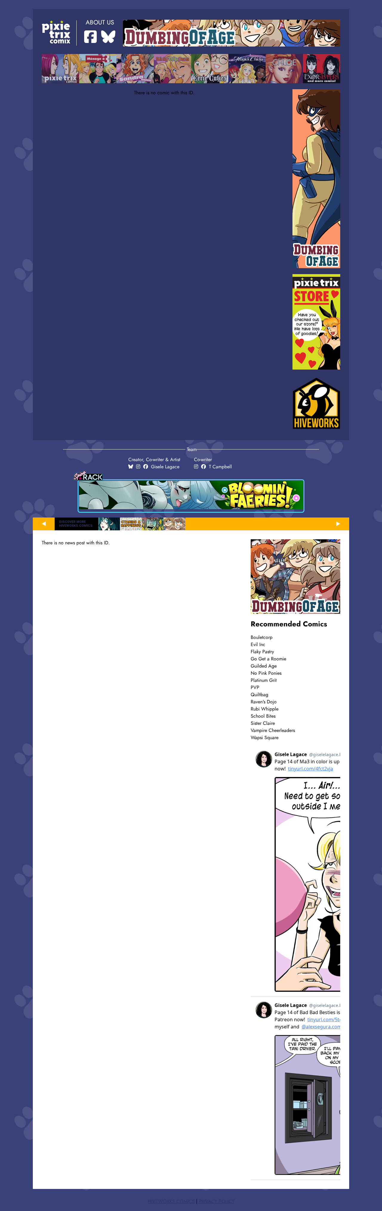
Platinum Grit (264, 680)
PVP (255, 687)
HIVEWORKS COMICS (171, 1201)
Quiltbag (259, 694)
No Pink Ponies (266, 673)
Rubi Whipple (264, 709)
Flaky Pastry (262, 651)
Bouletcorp (261, 637)
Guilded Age (264, 666)
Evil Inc (258, 644)
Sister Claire (263, 723)
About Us (100, 22)
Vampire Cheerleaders (273, 730)
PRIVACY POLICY (217, 1201)
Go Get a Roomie (268, 659)
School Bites (263, 716)
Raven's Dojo (264, 702)
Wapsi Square (264, 737)
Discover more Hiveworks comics (76, 524)
